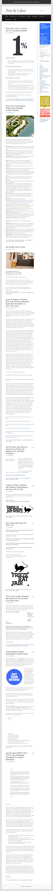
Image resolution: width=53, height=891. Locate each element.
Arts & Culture (43, 119)
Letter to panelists (10, 500)
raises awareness (20, 231)
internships (25, 880)
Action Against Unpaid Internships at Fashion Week (17, 653)
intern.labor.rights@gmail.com (12, 687)
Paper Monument (15, 168)
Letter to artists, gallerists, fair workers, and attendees (17, 501)
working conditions (20, 241)
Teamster (10, 479)
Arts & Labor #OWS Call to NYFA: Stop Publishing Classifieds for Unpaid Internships (17, 756)
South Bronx (31, 100)
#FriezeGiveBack (13, 92)
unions (16, 241)
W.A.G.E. (41, 90)
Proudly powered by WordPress (26, 886)
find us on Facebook (20, 690)
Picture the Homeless (43, 83)
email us (30, 700)
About (6, 16)
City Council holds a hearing (17, 176)
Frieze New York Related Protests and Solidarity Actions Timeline (15, 108)
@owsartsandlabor (28, 92)
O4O (40, 79)
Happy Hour (29, 292)
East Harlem (30, 99)
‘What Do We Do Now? (25, 383)
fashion (24, 746)
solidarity (12, 241)
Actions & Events (13, 16)
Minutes (28, 16)
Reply (16, 479)
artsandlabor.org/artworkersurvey (23, 287)
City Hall (7, 167)
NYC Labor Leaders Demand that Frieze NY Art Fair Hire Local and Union (17, 598)
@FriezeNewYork (21, 92)
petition (7, 441)
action (24, 99)
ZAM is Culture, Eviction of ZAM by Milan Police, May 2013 (18, 421)
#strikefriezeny (31, 229)
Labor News (22, 644)
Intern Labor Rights (29, 746)
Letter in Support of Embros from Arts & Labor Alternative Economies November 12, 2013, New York (17, 302)
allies (30, 240)
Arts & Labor (16, 10)
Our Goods (42, 82)
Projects (16, 292)
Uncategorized (17, 99)
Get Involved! (35, 16)
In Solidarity (41, 16)
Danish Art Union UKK (44, 70)
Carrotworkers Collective (44, 68)
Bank (22, 147)
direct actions (12, 206)
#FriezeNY (8, 92)
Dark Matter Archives (44, 71)
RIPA (21, 100)
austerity (26, 99)
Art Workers (25, 292)
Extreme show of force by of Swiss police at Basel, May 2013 (18, 428)
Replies (9, 517)
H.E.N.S (41, 74)
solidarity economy (25, 100)
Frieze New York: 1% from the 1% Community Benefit (16, 29)
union (29, 235)
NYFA (28, 880)
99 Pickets (41, 67)
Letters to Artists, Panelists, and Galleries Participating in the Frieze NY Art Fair (17, 487)
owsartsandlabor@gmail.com (11, 96)
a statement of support (25, 160)
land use (12, 100)
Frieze (10, 100)
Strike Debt (42, 86)
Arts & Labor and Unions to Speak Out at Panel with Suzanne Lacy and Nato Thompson (17, 450)
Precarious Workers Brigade (45, 85)
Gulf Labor (42, 72)
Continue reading (10, 641)
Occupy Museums (43, 80)
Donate (14, 19)
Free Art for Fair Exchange (15, 154)
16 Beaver (41, 65)
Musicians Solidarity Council (45, 75)
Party (33, 292)
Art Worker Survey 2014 (15, 247)
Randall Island (17, 100)
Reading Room (8, 19)
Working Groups (22, 16)
